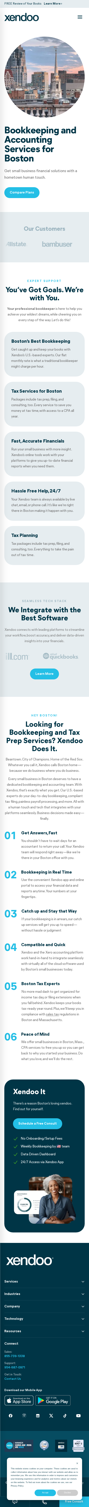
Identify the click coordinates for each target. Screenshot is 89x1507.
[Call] (44, 1502)
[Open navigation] (80, 17)
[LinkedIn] (38, 1415)
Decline (67, 1493)
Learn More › (53, 3)
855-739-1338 (14, 1356)
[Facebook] (10, 1415)
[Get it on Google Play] (52, 1400)
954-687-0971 (14, 1367)
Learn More (44, 674)
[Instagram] (24, 1415)
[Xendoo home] (21, 17)
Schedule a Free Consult (37, 1123)
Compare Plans (22, 192)
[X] (51, 1415)
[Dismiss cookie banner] (77, 1463)
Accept (45, 1493)
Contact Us (12, 1379)
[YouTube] (78, 1415)
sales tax (52, 1014)
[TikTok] (65, 1415)
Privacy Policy (17, 1486)
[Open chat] (15, 1502)
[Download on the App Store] (19, 1400)
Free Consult (74, 1501)
